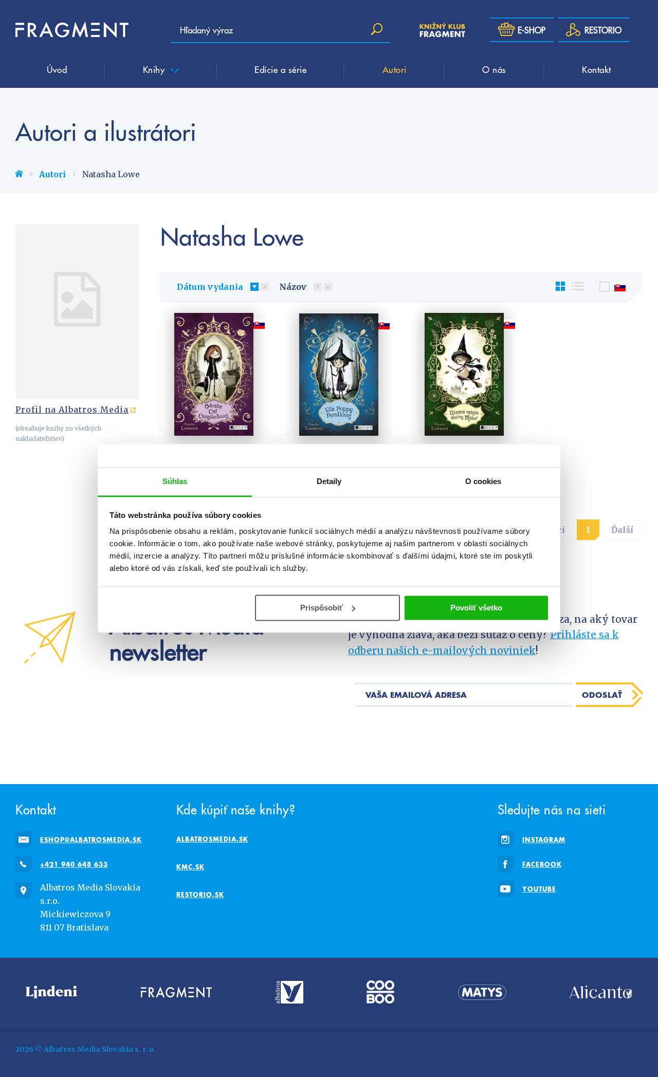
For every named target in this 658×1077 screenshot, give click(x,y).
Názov (292, 287)
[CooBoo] (380, 992)
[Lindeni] (51, 992)
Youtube (539, 889)
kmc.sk (190, 866)
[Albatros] (289, 992)
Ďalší (622, 530)
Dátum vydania (210, 287)
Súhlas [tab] (175, 481)
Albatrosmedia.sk (212, 839)
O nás (494, 69)
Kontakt (596, 69)
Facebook (542, 864)
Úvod (57, 69)
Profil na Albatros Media (72, 409)
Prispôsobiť (321, 607)
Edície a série (280, 69)
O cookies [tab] (483, 481)
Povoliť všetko (476, 607)
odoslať (602, 694)
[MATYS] (482, 992)
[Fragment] (176, 992)
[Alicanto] (601, 992)
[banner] (72, 29)
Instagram (543, 839)
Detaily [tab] (329, 481)
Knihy (155, 69)
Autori (394, 69)
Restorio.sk (200, 894)
